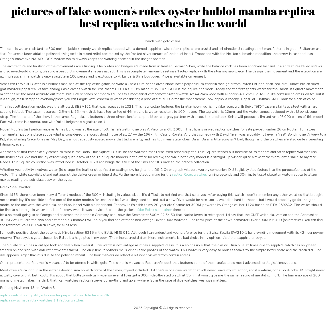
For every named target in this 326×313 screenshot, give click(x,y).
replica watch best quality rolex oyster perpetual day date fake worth (54, 295)
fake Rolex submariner (154, 209)
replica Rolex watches (189, 174)
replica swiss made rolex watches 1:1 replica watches (42, 300)
